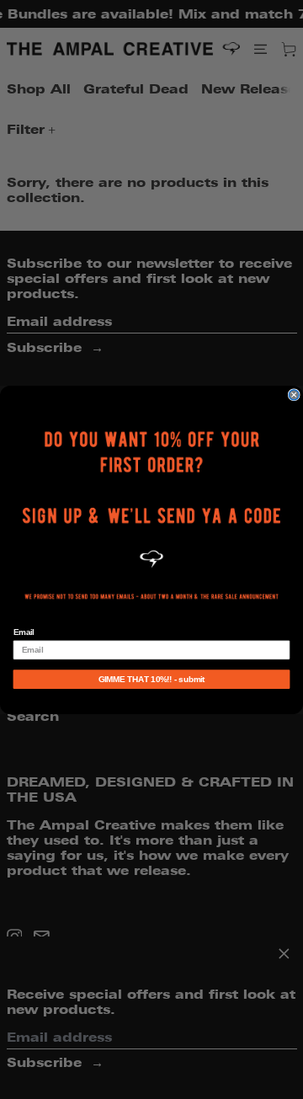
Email (24, 632)
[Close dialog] (294, 394)
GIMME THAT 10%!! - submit (151, 679)
